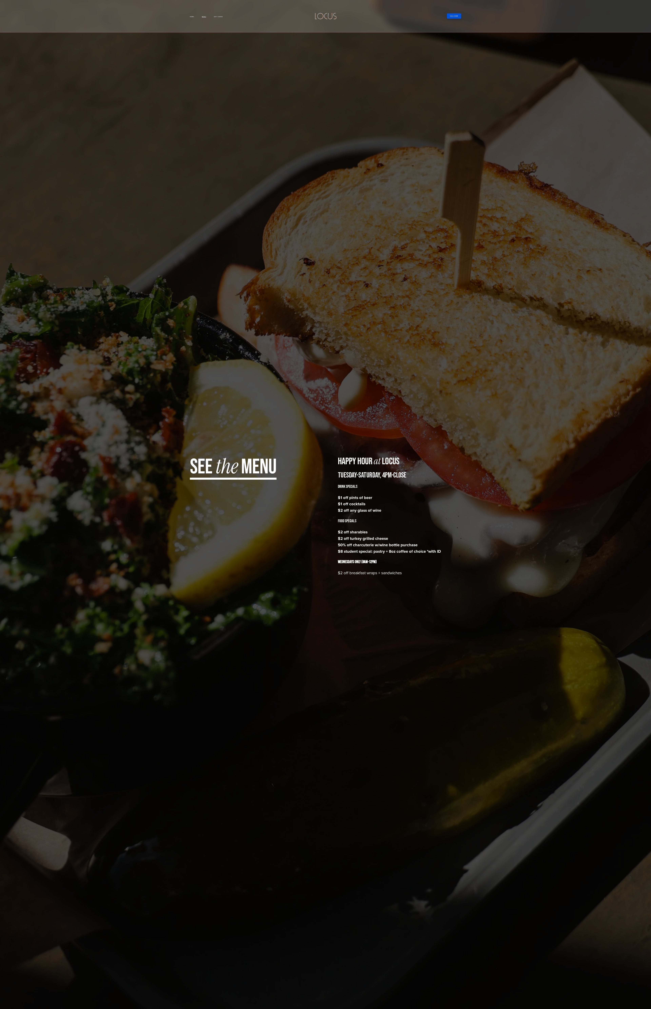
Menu (204, 16)
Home (192, 16)
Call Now (454, 16)
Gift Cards (218, 16)
